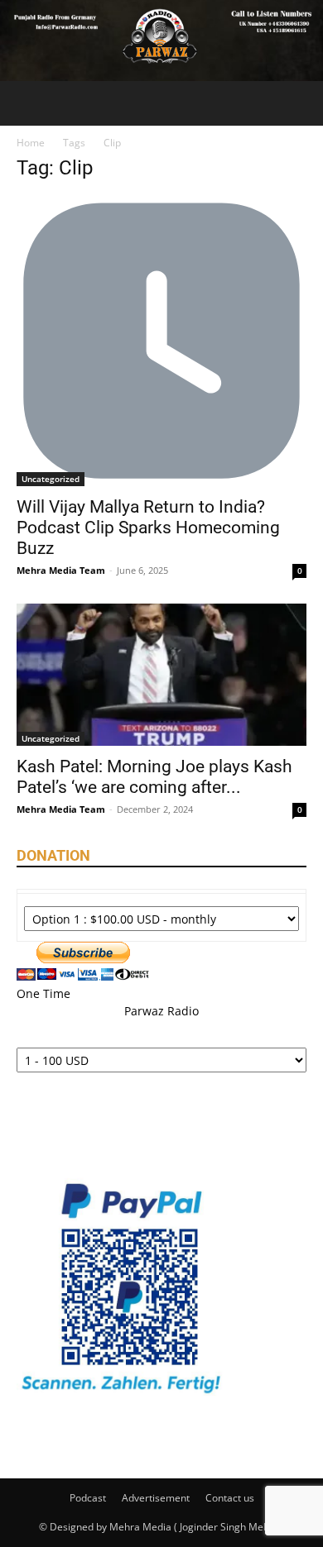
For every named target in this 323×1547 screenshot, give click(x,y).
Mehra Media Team (61, 570)
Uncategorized (51, 479)
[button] (28, 103)
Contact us (229, 1498)
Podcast (88, 1498)
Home (31, 143)
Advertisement (156, 1498)
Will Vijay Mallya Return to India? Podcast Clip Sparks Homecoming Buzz (148, 527)
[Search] (300, 103)
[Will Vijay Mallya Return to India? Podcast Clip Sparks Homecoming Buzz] (161, 341)
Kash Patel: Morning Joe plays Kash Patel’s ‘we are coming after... (154, 777)
